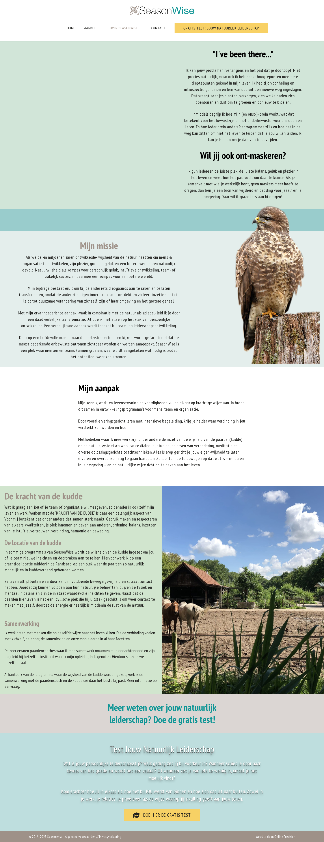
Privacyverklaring (110, 837)
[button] (221, 28)
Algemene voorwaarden (80, 837)
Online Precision (284, 837)
